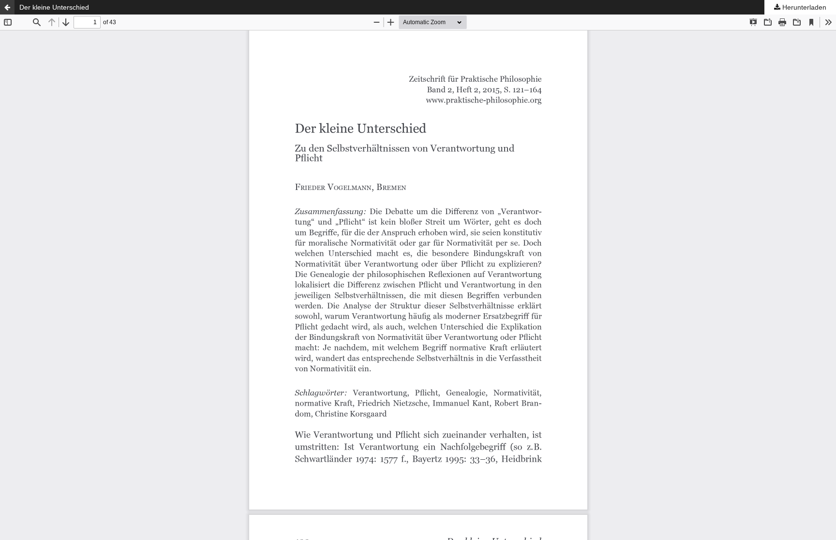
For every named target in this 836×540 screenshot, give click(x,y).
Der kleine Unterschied (54, 7)
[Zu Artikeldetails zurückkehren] (7, 7)
